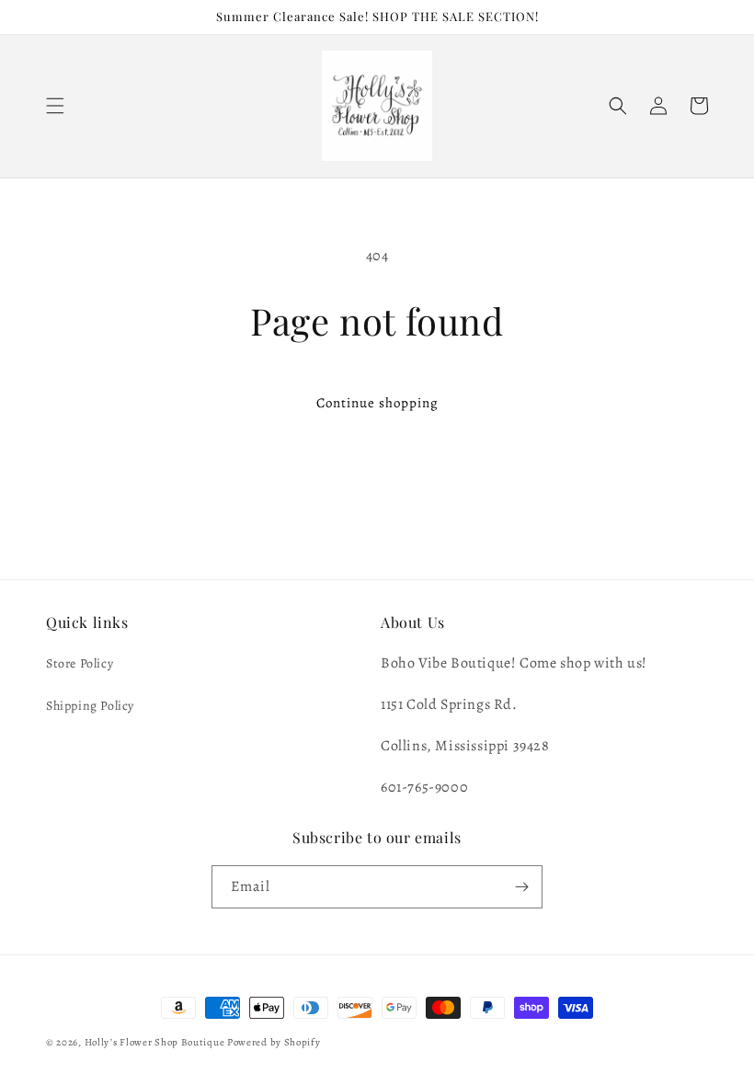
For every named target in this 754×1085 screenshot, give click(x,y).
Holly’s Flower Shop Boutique (156, 1042)
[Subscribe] (521, 886)
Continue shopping (377, 403)
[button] (55, 106)
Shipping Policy (90, 705)
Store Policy (79, 663)
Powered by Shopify (274, 1042)
